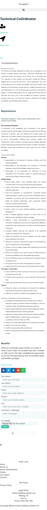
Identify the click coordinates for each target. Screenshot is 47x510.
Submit (5, 426)
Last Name (6, 383)
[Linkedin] (23, 454)
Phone (4, 396)
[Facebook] (23, 449)
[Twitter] (23, 444)
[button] (23, 10)
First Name (6, 376)
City (2, 403)
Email (4, 390)
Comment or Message (10, 410)
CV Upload (5, 420)
